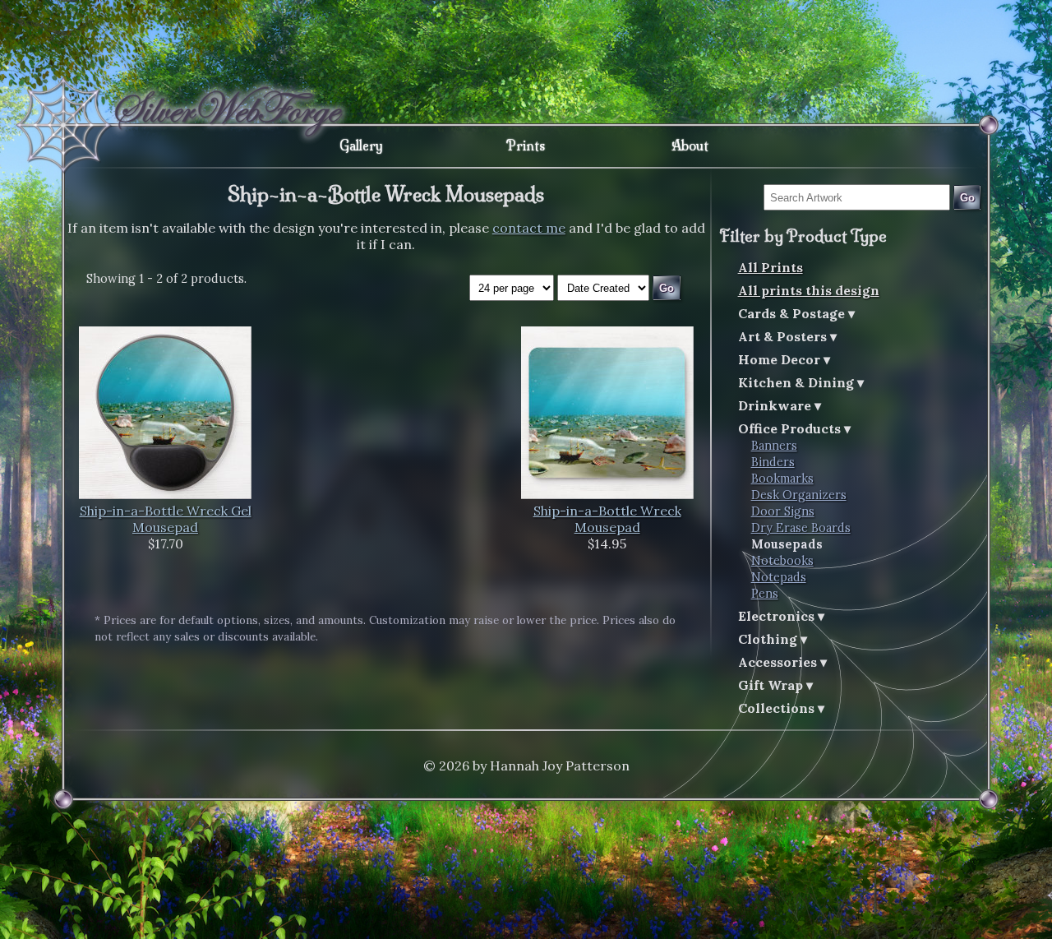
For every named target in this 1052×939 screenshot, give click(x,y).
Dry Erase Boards (801, 527)
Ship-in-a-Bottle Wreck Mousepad (607, 518)
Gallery (361, 145)
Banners (774, 445)
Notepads (778, 577)
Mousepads (787, 544)
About (689, 145)
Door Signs (782, 511)
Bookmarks (782, 478)
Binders (773, 462)
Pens (764, 593)
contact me (528, 228)
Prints (525, 145)
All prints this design (808, 290)
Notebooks (782, 560)
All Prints (770, 267)
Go (967, 198)
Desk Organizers (799, 495)
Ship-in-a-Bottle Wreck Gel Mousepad (165, 518)
